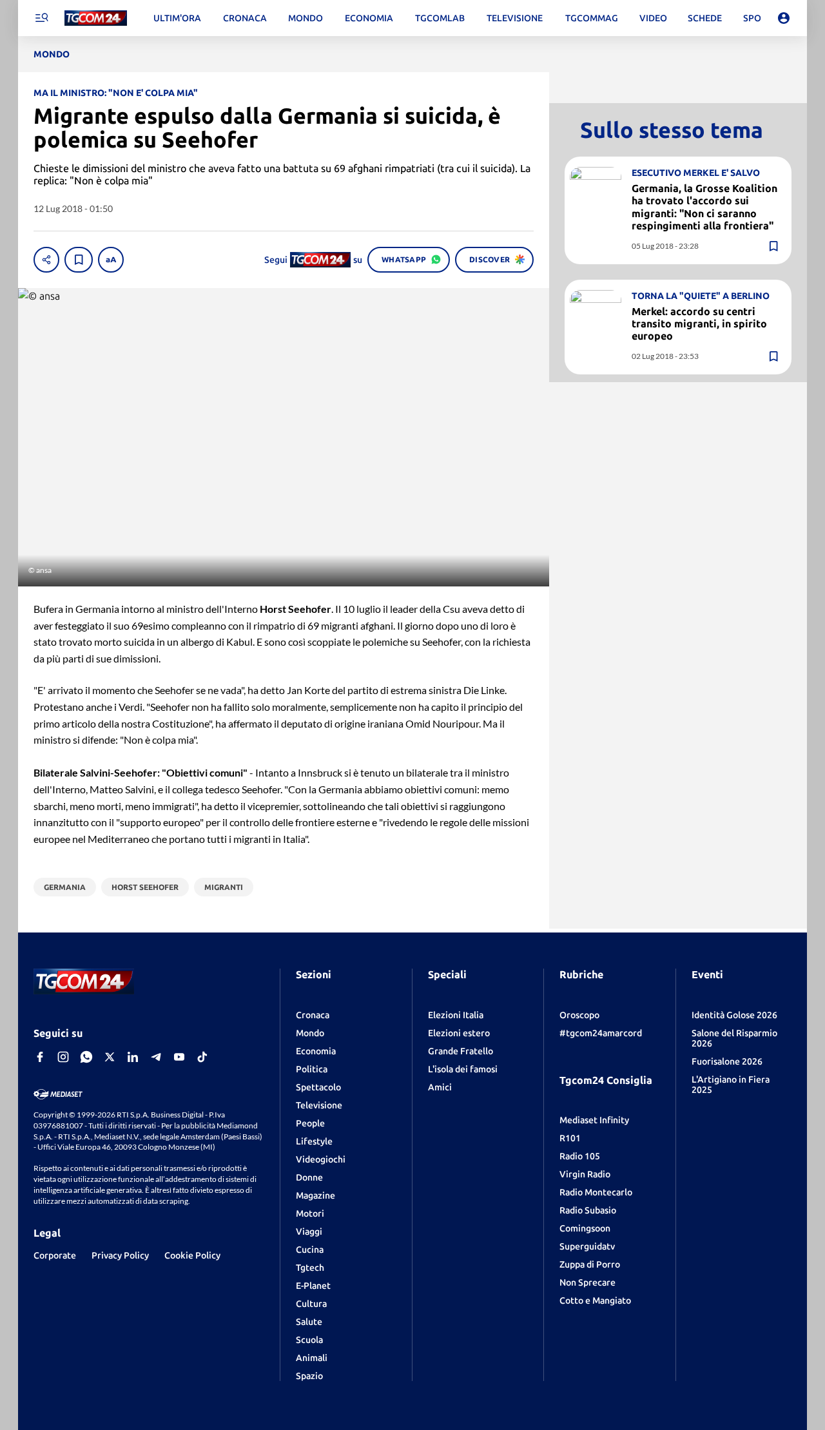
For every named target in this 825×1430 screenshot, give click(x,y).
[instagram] (63, 1056)
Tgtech (310, 1267)
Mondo (310, 1033)
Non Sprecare (587, 1282)
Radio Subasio (587, 1210)
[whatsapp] (86, 1056)
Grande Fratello (460, 1051)
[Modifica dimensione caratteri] (111, 260)
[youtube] (179, 1056)
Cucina (310, 1249)
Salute (309, 1322)
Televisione (319, 1105)
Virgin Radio (584, 1174)
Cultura (311, 1304)
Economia (316, 1051)
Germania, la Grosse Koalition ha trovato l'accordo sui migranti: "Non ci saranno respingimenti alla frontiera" (704, 206)
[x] (109, 1056)
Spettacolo (318, 1087)
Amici (440, 1087)
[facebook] (40, 1056)
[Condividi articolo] (46, 260)
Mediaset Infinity (594, 1120)
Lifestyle (314, 1141)
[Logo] (95, 18)
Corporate (55, 1255)
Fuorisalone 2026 (727, 1061)
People (310, 1123)
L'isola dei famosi (463, 1069)
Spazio (309, 1376)
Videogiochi (320, 1159)
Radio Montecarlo (595, 1192)
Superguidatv (587, 1246)
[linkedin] (132, 1056)
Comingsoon (584, 1228)
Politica (311, 1069)
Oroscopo (579, 1015)
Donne (309, 1177)
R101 (570, 1138)
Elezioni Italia (455, 1015)
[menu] (41, 18)
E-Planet (313, 1285)
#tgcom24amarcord (600, 1033)
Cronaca (312, 1015)
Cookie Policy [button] (192, 1255)
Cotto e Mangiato (595, 1300)
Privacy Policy (120, 1255)
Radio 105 (579, 1156)
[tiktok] (202, 1056)
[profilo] (784, 18)
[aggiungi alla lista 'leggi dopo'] (78, 260)
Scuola (309, 1340)
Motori (310, 1213)
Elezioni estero (459, 1033)
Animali (311, 1358)
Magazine (315, 1195)
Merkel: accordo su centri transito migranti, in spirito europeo (699, 323)
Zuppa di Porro (589, 1264)
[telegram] (156, 1056)
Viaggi (309, 1231)
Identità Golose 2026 (734, 1015)
